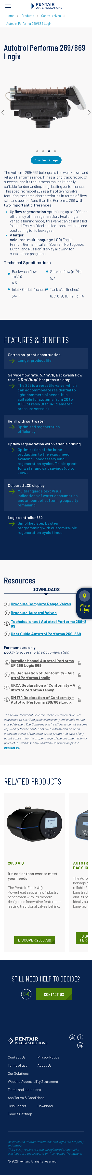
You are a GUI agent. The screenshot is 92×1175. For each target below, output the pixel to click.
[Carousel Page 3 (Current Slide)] (49, 151)
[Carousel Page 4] (55, 151)
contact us (11, 747)
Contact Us (54, 994)
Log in (9, 652)
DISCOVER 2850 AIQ (34, 940)
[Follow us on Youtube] (72, 1037)
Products (28, 16)
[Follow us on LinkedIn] (80, 1045)
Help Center (17, 1106)
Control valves (51, 16)
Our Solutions (18, 1073)
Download (45, 1106)
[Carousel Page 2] (43, 151)
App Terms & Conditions (26, 1098)
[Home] (46, 6)
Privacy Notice (49, 1057)
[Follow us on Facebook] (80, 1037)
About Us (45, 1065)
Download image (46, 160)
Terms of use (17, 1065)
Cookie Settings (20, 1114)
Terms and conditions (24, 1089)
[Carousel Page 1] (37, 151)
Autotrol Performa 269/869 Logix (28, 24)
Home (10, 16)
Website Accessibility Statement (33, 1081)
